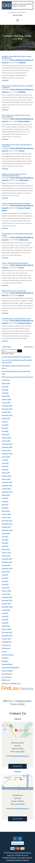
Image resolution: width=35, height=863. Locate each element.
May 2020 (5, 619)
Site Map (13, 857)
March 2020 (6, 626)
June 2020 (5, 616)
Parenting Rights (7, 664)
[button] (17, 20)
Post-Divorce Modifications (10, 667)
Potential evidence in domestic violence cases (16, 318)
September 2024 (7, 453)
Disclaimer (6, 857)
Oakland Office (17, 766)
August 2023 (6, 495)
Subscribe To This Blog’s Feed (11, 683)
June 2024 (5, 463)
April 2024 (5, 469)
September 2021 (7, 568)
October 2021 (6, 565)
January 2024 (6, 479)
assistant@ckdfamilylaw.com (19, 756)
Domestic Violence (25, 323)
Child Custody (24, 180)
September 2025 (7, 415)
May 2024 (5, 466)
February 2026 (6, 399)
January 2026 (6, 402)
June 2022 (5, 540)
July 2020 (5, 613)
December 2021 (7, 559)
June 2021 (5, 578)
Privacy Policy (21, 857)
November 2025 (7, 409)
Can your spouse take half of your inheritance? (16, 357)
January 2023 (6, 517)
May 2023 (5, 504)
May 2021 (5, 581)
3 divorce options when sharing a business (15, 263)
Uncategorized (6, 677)
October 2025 (6, 412)
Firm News (5, 658)
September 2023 (7, 492)
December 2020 (7, 597)
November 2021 (7, 562)
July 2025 (5, 422)
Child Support (6, 648)
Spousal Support (7, 674)
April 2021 (5, 584)
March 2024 (6, 473)
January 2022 (6, 556)
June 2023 (5, 501)
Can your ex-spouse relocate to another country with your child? (17, 361)
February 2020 (6, 629)
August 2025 (6, 418)
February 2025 (6, 437)
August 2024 (6, 457)
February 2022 (6, 552)
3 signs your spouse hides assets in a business (16, 203)
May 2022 (5, 543)
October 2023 (6, 489)
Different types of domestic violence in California (17, 377)
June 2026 (5, 386)
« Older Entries (6, 347)
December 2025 (7, 406)
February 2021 (6, 591)
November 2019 (7, 635)
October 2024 (6, 450)
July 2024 (5, 460)
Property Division (24, 121)
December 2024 (7, 444)
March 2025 (6, 434)
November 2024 (7, 447)
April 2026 (5, 393)
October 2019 (6, 639)
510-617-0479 (17, 15)
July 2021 (5, 575)
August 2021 (6, 572)
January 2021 (6, 594)
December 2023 (7, 482)
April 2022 (5, 546)
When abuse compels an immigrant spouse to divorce (16, 367)
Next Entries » (28, 347)
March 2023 (6, 511)
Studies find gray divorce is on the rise (14, 291)
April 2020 (5, 623)
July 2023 (5, 498)
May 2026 (5, 390)
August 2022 (6, 533)
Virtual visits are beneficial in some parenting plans (16, 372)
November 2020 (7, 600)
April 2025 (5, 431)
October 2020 (6, 603)
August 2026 (6, 383)
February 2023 (6, 514)
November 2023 (7, 485)
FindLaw (26, 860)
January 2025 (6, 441)
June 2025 (5, 425)
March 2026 (6, 396)
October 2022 (6, 527)
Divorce (21, 151)
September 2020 (7, 607)
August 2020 (6, 610)
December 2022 (7, 520)
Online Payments (17, 843)
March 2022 (6, 549)
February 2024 (6, 476)
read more (5, 80)
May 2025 (5, 428)
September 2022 (7, 530)
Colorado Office (18, 819)
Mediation (22, 62)
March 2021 (6, 588)
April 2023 (5, 508)
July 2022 (5, 536)
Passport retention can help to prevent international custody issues (14, 174)
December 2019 (7, 632)
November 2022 (7, 524)
